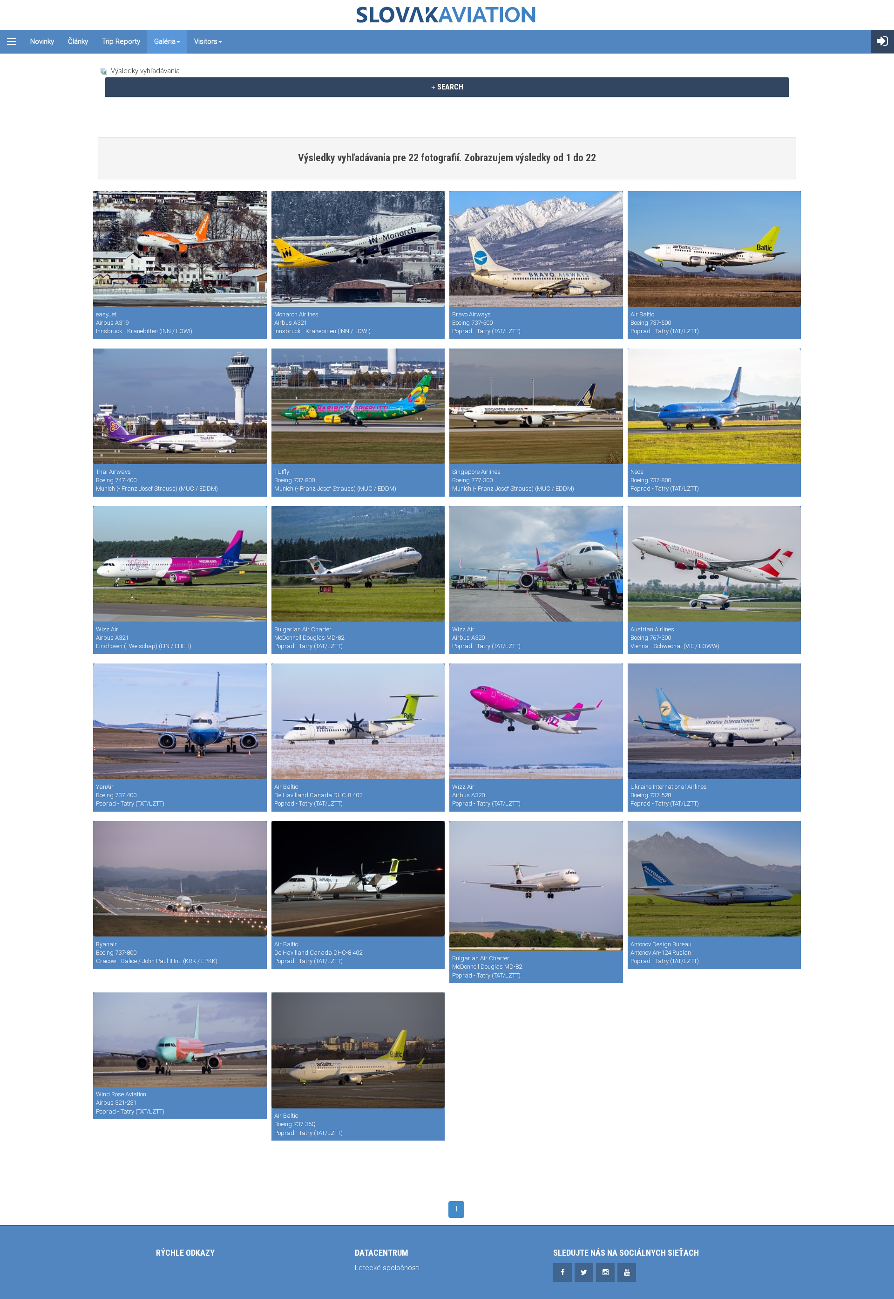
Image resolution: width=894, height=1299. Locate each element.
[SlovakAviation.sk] (447, 15)
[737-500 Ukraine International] (714, 721)
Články (78, 41)
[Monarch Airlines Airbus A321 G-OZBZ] (358, 249)
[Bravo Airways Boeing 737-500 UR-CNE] (536, 249)
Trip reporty (121, 41)
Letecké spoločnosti (387, 1268)
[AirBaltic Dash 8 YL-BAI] (358, 721)
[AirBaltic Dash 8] (358, 879)
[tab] (447, 87)
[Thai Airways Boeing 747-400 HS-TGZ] (180, 406)
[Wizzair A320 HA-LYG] (536, 721)
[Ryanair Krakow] (180, 879)
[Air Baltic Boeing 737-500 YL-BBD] (714, 249)
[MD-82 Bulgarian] (536, 886)
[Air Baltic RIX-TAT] (358, 1050)
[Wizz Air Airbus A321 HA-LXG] (180, 564)
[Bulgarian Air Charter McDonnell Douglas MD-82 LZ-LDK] (358, 564)
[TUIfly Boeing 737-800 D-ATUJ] (358, 406)
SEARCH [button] (449, 86)
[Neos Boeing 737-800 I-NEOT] (714, 406)
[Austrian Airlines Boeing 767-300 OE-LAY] (714, 564)
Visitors (205, 41)
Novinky (42, 41)
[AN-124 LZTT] (714, 879)
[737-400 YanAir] (180, 721)
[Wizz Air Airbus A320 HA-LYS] (536, 564)
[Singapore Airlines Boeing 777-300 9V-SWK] (536, 406)
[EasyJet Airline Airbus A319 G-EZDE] (180, 249)
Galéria (165, 41)
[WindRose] (180, 1039)
